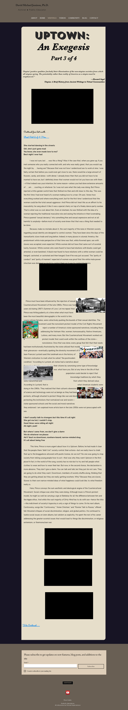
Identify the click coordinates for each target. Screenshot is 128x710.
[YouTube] (68, 693)
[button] (62, 18)
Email (26, 662)
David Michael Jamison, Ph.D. (32, 5)
